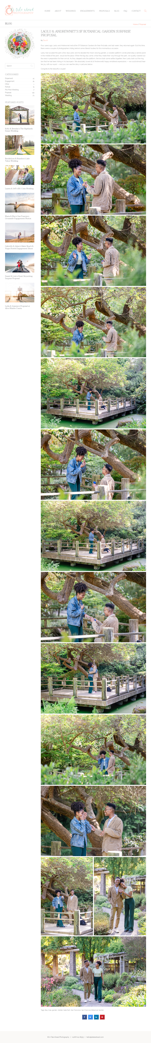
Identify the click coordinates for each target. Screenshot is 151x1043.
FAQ (125, 11)
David (45, 40)
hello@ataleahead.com (95, 1037)
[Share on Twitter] (90, 1019)
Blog (116, 11)
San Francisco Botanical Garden (92, 1010)
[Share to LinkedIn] (96, 1019)
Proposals (104, 11)
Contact (136, 11)
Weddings (71, 11)
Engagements (87, 11)
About (58, 11)
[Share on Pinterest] (102, 1019)
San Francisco (76, 1010)
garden (54, 1010)
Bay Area (48, 1010)
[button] (145, 11)
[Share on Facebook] (84, 1019)
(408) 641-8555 (78, 1037)
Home (47, 11)
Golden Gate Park (64, 1010)
